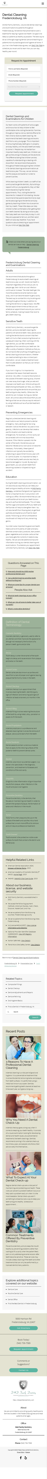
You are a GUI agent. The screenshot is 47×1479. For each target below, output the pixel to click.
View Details (25, 940)
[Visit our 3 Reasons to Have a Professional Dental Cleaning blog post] (23, 1059)
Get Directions (23, 1328)
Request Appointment (23, 1349)
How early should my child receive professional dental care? (20, 572)
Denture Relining (14, 996)
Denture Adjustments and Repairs (20, 992)
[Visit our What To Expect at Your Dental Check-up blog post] (23, 1175)
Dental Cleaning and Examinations (26, 957)
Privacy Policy (20, 1452)
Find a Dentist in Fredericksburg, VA (21, 1006)
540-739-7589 (24, 225)
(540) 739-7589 (36, 45)
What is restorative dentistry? (19, 609)
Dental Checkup (14, 988)
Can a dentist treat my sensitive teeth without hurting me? (21, 579)
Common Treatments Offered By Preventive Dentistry (20, 1238)
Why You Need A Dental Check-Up (21, 1121)
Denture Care (13, 1289)
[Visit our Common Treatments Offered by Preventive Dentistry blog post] (23, 1232)
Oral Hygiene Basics (15, 1000)
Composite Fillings (15, 984)
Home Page (18, 874)
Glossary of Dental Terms (17, 868)
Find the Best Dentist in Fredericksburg (22, 1303)
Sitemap (27, 1452)
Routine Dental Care (15, 1293)
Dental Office (12, 1299)
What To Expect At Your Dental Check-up (21, 1179)
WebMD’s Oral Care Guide (23, 878)
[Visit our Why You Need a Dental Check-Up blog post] (23, 1117)
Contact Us (23, 1370)
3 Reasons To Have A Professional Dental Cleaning (19, 1064)
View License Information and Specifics (22, 926)
